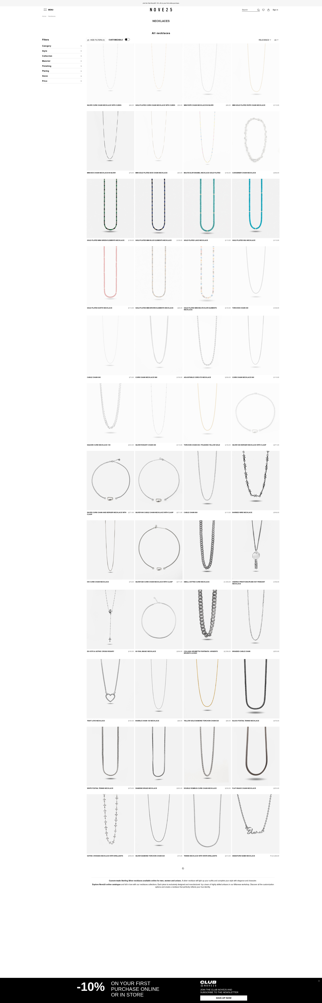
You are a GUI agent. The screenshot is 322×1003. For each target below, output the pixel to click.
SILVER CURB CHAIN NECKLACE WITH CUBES (104, 105)
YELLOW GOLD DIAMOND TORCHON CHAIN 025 (201, 721)
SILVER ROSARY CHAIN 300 (145, 445)
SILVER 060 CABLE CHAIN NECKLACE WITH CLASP (154, 512)
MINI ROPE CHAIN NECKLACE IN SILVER (198, 105)
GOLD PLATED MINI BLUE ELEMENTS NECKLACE (153, 240)
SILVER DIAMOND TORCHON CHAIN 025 (150, 856)
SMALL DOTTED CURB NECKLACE (196, 582)
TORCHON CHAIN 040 (240, 308)
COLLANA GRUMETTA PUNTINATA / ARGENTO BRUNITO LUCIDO (201, 652)
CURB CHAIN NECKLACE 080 (146, 377)
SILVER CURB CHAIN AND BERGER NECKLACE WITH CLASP (106, 513)
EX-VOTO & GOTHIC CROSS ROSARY (100, 651)
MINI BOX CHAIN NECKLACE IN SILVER (101, 173)
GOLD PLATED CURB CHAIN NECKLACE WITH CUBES (155, 105)
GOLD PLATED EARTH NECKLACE (99, 308)
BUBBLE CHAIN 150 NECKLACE (147, 721)
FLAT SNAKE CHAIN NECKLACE (244, 788)
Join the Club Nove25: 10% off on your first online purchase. (161, 3)
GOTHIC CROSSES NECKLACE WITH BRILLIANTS (105, 856)
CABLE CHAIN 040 (94, 377)
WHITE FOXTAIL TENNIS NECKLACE (100, 788)
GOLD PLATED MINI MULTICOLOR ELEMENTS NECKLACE (200, 309)
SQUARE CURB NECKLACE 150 (98, 445)
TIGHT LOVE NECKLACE (96, 721)
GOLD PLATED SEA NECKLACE (243, 240)
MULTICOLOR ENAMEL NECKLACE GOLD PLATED (202, 173)
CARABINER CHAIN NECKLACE (244, 173)
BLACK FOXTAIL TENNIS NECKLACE (245, 721)
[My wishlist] (263, 9)
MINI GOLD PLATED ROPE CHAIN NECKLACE (248, 105)
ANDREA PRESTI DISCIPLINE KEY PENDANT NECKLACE (248, 583)
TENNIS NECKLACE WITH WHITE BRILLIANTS (200, 856)
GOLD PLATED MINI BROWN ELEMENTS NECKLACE (154, 308)
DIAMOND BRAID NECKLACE (146, 788)
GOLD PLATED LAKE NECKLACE (196, 240)
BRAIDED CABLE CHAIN (241, 651)
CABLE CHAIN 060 (190, 512)
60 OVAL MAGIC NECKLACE (145, 651)
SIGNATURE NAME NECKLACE (243, 856)
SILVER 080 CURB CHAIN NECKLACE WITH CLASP (154, 582)
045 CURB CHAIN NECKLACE (98, 582)
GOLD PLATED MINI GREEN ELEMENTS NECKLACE (105, 240)
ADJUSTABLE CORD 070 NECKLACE (197, 377)
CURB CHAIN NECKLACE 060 (243, 377)
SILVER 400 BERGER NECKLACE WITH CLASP (249, 445)
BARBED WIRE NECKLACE (242, 512)
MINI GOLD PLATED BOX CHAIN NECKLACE (151, 173)
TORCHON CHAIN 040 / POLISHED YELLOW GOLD (202, 445)
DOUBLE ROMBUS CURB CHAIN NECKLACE (200, 788)
